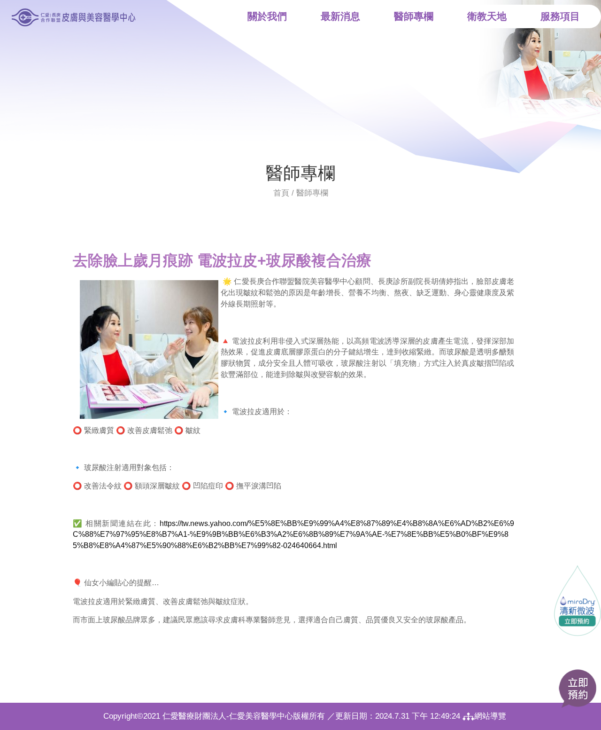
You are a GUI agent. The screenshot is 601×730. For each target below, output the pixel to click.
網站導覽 (490, 716)
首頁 (281, 192)
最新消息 (340, 16)
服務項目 (560, 16)
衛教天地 (487, 16)
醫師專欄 (413, 16)
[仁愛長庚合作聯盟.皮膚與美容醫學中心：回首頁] (73, 17)
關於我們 (267, 16)
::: (268, 162)
